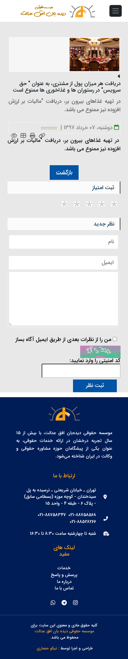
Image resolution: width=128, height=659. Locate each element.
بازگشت (64, 172)
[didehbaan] (82, 10)
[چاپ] (33, 136)
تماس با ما (64, 588)
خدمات (64, 568)
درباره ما (64, 582)
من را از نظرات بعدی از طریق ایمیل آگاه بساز (63, 340)
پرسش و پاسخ (64, 575)
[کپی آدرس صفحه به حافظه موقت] (42, 136)
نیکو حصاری (46, 649)
